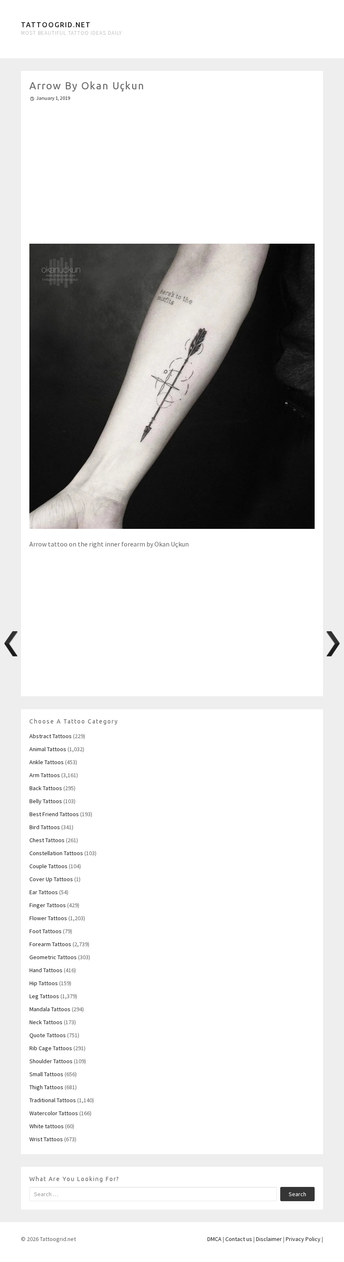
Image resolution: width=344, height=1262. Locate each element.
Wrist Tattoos (46, 1139)
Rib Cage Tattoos (50, 1048)
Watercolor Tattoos (53, 1113)
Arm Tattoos (44, 775)
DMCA (214, 1239)
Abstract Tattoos (50, 736)
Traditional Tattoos (52, 1100)
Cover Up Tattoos (51, 879)
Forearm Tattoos (50, 944)
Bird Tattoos (44, 827)
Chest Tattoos (47, 840)
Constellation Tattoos (56, 853)
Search (297, 1194)
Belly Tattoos (45, 801)
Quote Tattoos (47, 1035)
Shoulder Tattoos (51, 1061)
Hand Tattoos (46, 970)
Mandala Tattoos (49, 1009)
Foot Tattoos (45, 931)
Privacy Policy (303, 1239)
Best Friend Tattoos (54, 814)
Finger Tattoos (47, 905)
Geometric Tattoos (53, 957)
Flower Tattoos (48, 918)
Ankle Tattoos (46, 762)
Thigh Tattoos (46, 1087)
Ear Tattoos (43, 892)
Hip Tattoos (43, 983)
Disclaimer (269, 1239)
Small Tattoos (46, 1074)
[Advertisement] (172, 169)
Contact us (238, 1239)
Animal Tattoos (47, 749)
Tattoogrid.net (56, 25)
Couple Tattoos (48, 866)
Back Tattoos (45, 788)
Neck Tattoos (46, 1022)
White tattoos (46, 1126)
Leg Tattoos (44, 996)
